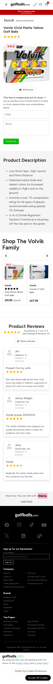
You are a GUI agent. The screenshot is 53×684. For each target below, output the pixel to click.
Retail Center (8, 580)
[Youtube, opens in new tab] (44, 525)
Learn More (26, 501)
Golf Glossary (8, 625)
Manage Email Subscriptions (14, 587)
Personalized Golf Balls (35, 625)
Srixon (5, 604)
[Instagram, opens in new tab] (19, 525)
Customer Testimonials (11, 628)
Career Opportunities (11, 584)
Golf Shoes (31, 635)
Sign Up (8, 562)
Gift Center (31, 573)
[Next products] (47, 255)
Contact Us (7, 577)
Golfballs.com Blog (10, 621)
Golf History (7, 632)
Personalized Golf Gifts (35, 628)
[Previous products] (5, 255)
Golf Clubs (31, 632)
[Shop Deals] (26, 12)
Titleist (5, 611)
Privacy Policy (23, 663)
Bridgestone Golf (9, 597)
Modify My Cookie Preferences (31, 671)
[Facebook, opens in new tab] (6, 525)
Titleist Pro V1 (8, 635)
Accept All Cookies (38, 677)
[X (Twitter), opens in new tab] (6, 536)
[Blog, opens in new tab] (39, 536)
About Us (6, 573)
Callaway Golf (8, 601)
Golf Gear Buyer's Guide (36, 577)
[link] (40, 4)
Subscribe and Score (35, 584)
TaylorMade (7, 608)
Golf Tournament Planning (37, 580)
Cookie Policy (41, 663)
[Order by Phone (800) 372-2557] (35, 4)
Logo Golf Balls (32, 621)
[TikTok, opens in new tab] (31, 525)
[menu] (6, 4)
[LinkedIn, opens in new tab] (23, 536)
